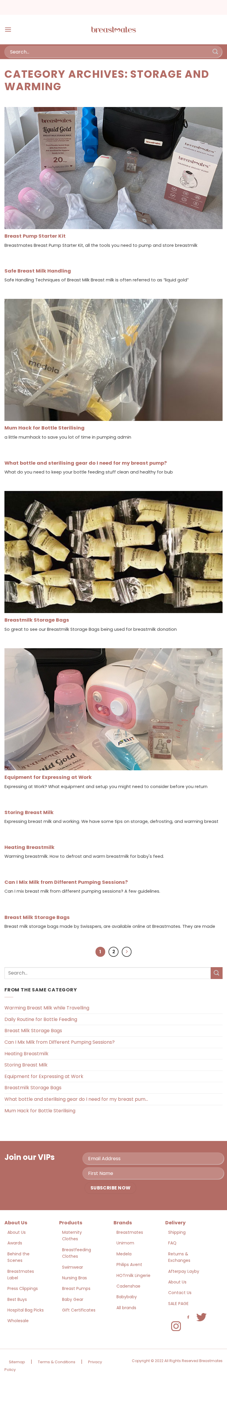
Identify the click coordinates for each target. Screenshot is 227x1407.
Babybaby (126, 1297)
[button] (8, 29)
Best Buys (17, 1299)
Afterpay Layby (183, 1271)
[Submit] (215, 51)
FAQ (172, 1243)
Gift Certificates (78, 1310)
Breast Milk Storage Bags (37, 917)
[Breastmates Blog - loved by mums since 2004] (113, 30)
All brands (126, 1308)
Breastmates (129, 1232)
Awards (14, 1243)
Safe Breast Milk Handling (37, 271)
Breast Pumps (76, 1288)
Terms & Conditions (56, 1362)
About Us (16, 1232)
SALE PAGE (178, 1303)
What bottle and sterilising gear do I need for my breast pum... (76, 1099)
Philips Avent (129, 1264)
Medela (124, 1254)
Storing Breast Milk (28, 812)
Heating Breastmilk (29, 847)
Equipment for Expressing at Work (48, 777)
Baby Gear (72, 1299)
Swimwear (72, 1267)
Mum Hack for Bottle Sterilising (44, 428)
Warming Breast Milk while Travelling (46, 1007)
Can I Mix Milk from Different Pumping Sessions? (66, 882)
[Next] (127, 952)
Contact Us (180, 1293)
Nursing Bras (74, 1278)
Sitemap (17, 1362)
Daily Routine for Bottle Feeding (40, 1019)
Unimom (125, 1243)
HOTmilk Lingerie (133, 1275)
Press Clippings (22, 1288)
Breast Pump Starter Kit (35, 236)
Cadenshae (128, 1286)
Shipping (177, 1232)
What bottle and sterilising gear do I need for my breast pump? (85, 463)
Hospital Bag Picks (25, 1310)
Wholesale (18, 1321)
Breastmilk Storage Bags (36, 620)
